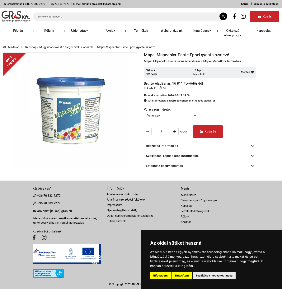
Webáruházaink (171, 30)
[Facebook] (234, 16)
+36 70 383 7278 (59, 3)
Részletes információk (162, 146)
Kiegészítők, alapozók (79, 47)
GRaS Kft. (138, 284)
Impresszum (114, 205)
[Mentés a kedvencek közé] (252, 72)
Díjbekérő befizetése (265, 3)
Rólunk (49, 30)
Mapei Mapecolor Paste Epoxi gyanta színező (126, 47)
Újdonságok (79, 30)
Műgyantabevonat (51, 47)
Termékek (141, 30)
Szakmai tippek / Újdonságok (199, 200)
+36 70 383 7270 (48, 195)
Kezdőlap (13, 47)
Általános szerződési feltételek (126, 199)
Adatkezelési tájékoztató (122, 194)
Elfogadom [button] (160, 275)
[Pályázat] (67, 254)
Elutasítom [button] (182, 275)
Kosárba (210, 131)
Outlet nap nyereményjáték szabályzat (130, 215)
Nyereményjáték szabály (122, 210)
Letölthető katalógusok (195, 211)
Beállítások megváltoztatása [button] (214, 275)
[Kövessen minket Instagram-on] (44, 237)
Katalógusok (202, 30)
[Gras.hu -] (16, 16)
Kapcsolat (263, 30)
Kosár (267, 16)
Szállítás (186, 222)
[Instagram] (243, 16)
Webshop (31, 47)
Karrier (245, 3)
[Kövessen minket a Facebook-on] (34, 237)
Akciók (110, 30)
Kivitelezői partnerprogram (233, 33)
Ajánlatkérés (188, 195)
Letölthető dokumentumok (164, 166)
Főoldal (18, 30)
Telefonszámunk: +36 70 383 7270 (24, 3)
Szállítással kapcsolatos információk (172, 156)
